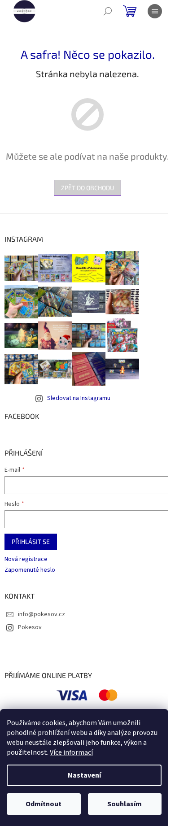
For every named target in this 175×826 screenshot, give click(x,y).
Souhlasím (124, 804)
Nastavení (84, 775)
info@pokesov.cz (41, 614)
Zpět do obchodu (87, 187)
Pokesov (30, 627)
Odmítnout (43, 804)
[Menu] (155, 11)
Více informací (71, 752)
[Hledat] (108, 11)
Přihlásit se (31, 541)
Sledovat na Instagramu (78, 398)
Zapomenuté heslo (29, 570)
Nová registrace (26, 559)
